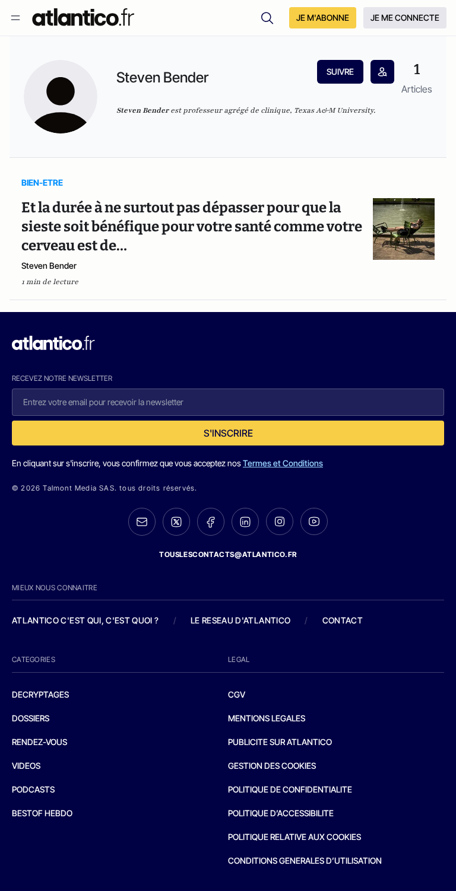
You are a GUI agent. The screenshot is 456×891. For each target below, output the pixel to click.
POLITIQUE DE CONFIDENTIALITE (290, 789)
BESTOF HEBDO (42, 813)
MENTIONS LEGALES (266, 718)
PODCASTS (33, 789)
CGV (236, 694)
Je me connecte (404, 17)
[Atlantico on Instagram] (279, 521)
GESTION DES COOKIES (272, 765)
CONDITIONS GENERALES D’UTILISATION (305, 860)
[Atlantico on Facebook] (210, 522)
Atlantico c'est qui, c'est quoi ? (85, 620)
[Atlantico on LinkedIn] (245, 522)
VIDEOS (26, 765)
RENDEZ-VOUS (39, 742)
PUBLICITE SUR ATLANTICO (280, 742)
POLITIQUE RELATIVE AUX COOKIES (294, 837)
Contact (342, 620)
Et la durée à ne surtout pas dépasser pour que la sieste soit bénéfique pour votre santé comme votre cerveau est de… (191, 226)
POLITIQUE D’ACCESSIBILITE (281, 813)
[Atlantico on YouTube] (314, 521)
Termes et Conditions (283, 463)
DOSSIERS (30, 718)
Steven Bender (49, 265)
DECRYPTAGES (40, 694)
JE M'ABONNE (322, 17)
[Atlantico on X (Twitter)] (176, 522)
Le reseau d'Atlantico (240, 620)
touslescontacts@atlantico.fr (228, 554)
